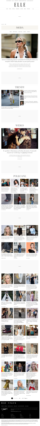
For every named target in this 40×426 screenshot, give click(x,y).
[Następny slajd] (37, 182)
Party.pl (2, 414)
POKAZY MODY (20, 31)
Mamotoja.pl (12, 414)
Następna (25, 398)
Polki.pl (21, 414)
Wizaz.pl (30, 415)
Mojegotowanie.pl (12, 415)
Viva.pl (30, 414)
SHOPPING (28, 31)
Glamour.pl (2, 415)
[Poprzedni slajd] (1, 182)
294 (19, 398)
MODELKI (24, 31)
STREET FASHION (15, 31)
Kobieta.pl (21, 415)
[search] (33, 8)
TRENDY (11, 31)
